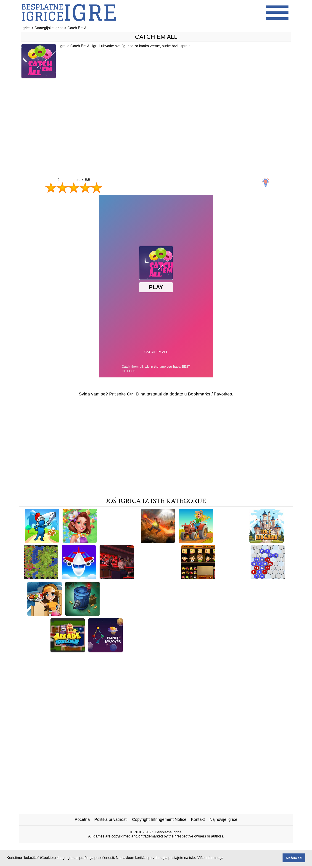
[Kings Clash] (42, 541)
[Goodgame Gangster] (117, 578)
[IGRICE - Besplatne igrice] (69, 24)
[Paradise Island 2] (143, 651)
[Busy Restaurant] (44, 614)
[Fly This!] (79, 578)
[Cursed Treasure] (158, 541)
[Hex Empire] (41, 578)
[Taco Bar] (198, 578)
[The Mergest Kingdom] (125, 614)
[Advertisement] (156, 118)
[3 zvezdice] (73, 187)
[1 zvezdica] (51, 187)
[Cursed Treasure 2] (118, 541)
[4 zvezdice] (85, 187)
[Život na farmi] (196, 541)
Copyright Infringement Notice (159, 819)
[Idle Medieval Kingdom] (266, 541)
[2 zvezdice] (62, 187)
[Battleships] (203, 614)
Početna (82, 819)
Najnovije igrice (223, 819)
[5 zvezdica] (96, 187)
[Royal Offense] (231, 541)
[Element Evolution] (183, 651)
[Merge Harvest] (188, 658)
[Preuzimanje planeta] (105, 651)
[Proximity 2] (268, 578)
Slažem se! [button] (294, 858)
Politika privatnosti (110, 819)
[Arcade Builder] (67, 651)
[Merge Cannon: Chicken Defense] (137, 658)
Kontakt (198, 819)
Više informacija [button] (210, 858)
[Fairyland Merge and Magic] (80, 541)
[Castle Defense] (233, 614)
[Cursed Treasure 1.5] (157, 578)
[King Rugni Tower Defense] (232, 651)
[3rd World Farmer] (170, 614)
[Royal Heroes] (233, 578)
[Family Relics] (267, 614)
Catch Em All (156, 37)
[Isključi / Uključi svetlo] (265, 182)
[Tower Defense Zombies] (82, 614)
